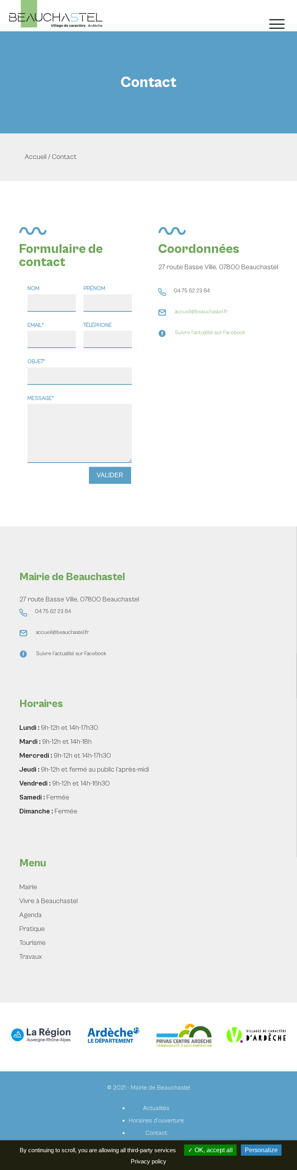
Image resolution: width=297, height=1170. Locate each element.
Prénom (94, 288)
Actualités (156, 1108)
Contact (156, 1132)
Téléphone (98, 325)
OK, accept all (213, 1150)
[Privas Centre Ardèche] (184, 1037)
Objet (36, 362)
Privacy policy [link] (148, 1161)
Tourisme (32, 943)
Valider (110, 475)
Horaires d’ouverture (156, 1120)
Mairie (28, 887)
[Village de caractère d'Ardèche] (256, 1037)
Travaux (30, 957)
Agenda (30, 915)
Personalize (261, 1150)
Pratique (32, 929)
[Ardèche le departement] (112, 1037)
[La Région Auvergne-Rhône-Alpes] (41, 1036)
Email (35, 325)
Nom (33, 288)
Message (40, 398)
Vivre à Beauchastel (48, 901)
